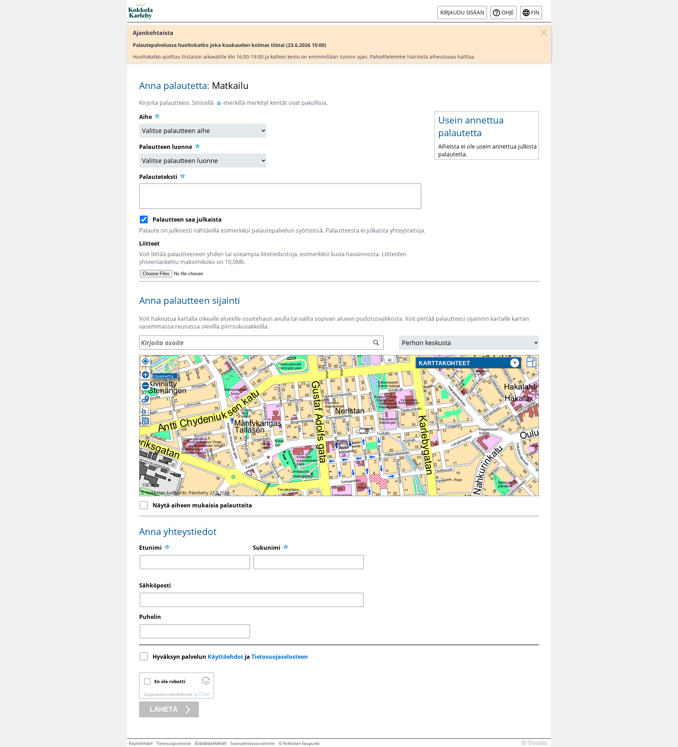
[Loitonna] (145, 385)
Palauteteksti (159, 177)
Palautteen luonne (166, 147)
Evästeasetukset (210, 743)
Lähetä (164, 709)
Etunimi (150, 548)
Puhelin (150, 617)
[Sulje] (544, 32)
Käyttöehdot (225, 657)
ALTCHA (202, 694)
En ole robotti (169, 681)
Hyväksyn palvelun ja (230, 657)
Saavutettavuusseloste (252, 743)
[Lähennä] (145, 374)
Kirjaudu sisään (462, 12)
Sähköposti (155, 585)
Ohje (507, 12)
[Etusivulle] (141, 11)
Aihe (145, 117)
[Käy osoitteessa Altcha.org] (206, 683)
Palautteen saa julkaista (187, 219)
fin (535, 12)
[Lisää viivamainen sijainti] (145, 410)
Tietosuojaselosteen (279, 657)
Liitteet (149, 243)
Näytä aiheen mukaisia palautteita (202, 505)
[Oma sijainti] (145, 361)
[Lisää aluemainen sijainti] (145, 421)
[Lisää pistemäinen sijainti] (145, 399)
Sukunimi (266, 548)
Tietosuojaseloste (173, 743)
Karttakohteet (444, 363)
